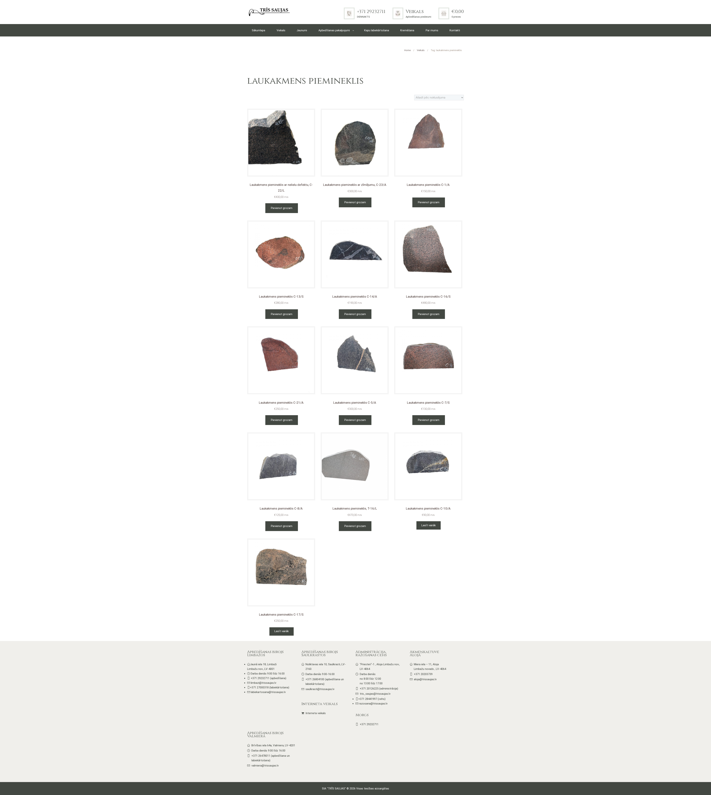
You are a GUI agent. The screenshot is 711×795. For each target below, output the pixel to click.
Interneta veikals (316, 713)
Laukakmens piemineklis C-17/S (281, 614)
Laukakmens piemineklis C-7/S (428, 402)
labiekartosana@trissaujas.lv (268, 692)
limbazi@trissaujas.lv (263, 682)
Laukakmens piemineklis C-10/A (428, 508)
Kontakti (455, 30)
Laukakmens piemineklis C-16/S (428, 296)
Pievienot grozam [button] (281, 208)
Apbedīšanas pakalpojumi (334, 30)
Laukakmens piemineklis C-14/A (354, 296)
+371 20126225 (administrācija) (379, 688)
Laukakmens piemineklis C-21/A (281, 402)
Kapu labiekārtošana (376, 30)
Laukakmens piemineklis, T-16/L (355, 508)
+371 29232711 (371, 12)
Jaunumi (302, 30)
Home (407, 50)
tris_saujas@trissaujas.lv (375, 693)
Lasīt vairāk (428, 525)
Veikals (415, 12)
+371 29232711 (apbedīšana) (268, 678)
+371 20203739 (423, 674)
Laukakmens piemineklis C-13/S (281, 296)
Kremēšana (407, 30)
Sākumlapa (258, 30)
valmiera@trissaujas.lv (265, 765)
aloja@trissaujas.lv (425, 679)
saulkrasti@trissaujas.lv (320, 689)
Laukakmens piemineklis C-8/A (281, 508)
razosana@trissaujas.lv (373, 703)
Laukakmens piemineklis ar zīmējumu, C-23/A (354, 185)
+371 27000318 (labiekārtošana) (269, 687)
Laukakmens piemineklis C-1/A (428, 185)
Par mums (432, 30)
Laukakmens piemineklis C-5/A (354, 402)
